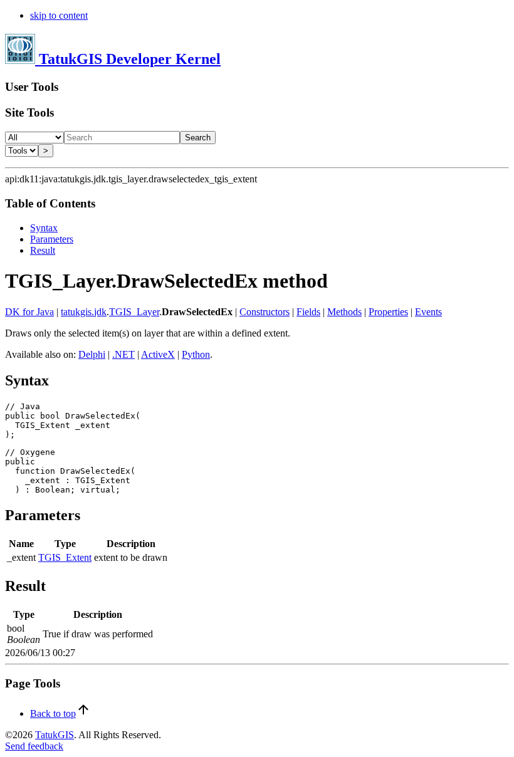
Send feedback (34, 746)
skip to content (59, 15)
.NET (123, 354)
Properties (388, 311)
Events (428, 311)
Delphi (91, 354)
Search (198, 137)
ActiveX (158, 354)
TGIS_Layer (134, 311)
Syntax (44, 227)
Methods (344, 311)
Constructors (264, 311)
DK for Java (29, 311)
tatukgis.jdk (84, 311)
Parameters (51, 239)
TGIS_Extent (65, 557)
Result (42, 250)
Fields (308, 311)
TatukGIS (54, 734)
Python (196, 354)
